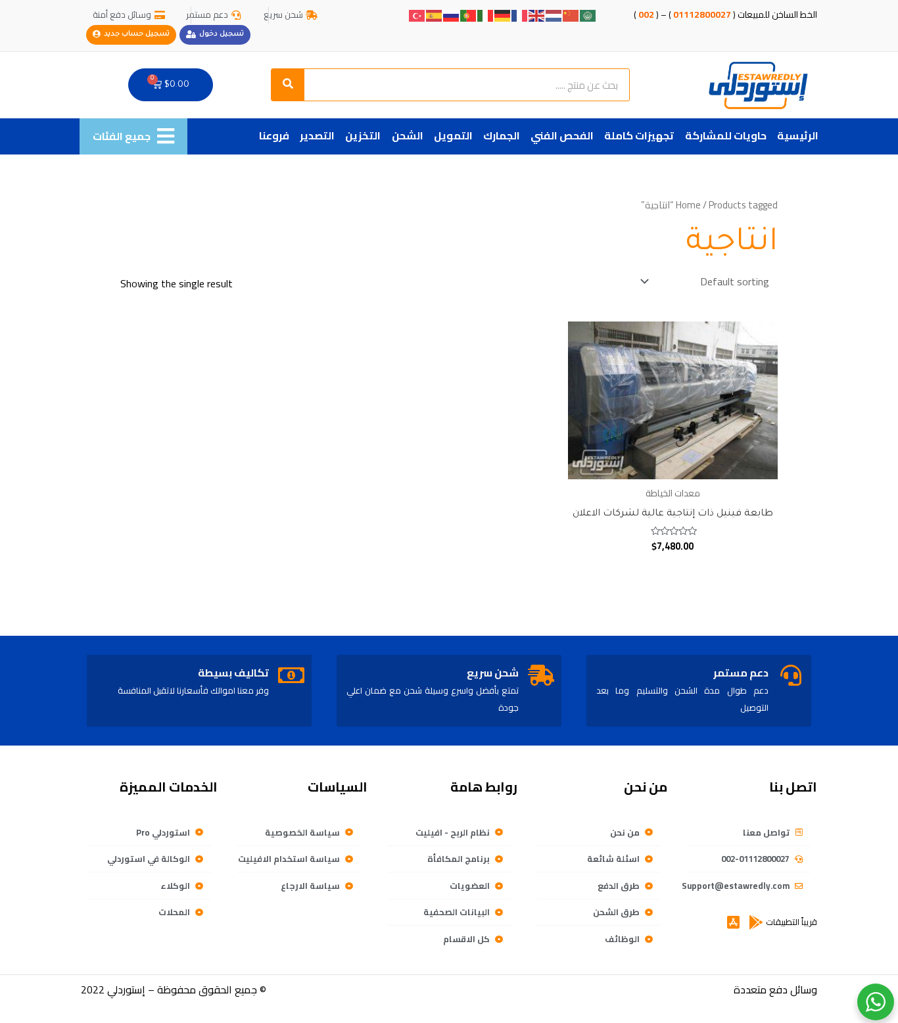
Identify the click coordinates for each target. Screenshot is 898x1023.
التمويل (453, 135)
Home (688, 205)
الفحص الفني (562, 135)
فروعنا (274, 135)
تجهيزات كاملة (639, 135)
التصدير (317, 135)
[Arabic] (588, 14)
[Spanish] (434, 14)
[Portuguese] (468, 14)
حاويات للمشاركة (726, 135)
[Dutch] (554, 14)
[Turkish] (417, 14)
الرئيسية (797, 135)
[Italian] (485, 14)
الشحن (407, 135)
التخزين (363, 135)
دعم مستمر (740, 672)
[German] (502, 14)
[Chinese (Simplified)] (571, 14)
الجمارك (501, 135)
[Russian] (451, 14)
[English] (537, 14)
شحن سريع (493, 672)
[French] (520, 14)
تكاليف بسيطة (233, 672)
